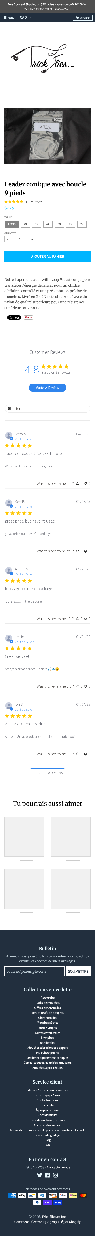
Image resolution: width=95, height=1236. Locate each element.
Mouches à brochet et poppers (47, 1048)
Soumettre (78, 971)
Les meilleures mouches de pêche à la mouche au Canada (47, 1130)
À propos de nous (47, 1110)
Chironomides (47, 1018)
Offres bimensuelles (47, 1008)
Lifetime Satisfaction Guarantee (47, 1090)
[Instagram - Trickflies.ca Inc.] (55, 1175)
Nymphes (47, 1038)
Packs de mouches (48, 1003)
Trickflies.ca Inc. (54, 1217)
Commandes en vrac (47, 1125)
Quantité (10, 233)
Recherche (48, 998)
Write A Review (47, 387)
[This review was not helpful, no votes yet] (85, 483)
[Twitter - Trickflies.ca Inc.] (39, 1175)
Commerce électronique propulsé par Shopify (47, 1222)
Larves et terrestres (47, 1033)
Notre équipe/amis (47, 1095)
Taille (8, 217)
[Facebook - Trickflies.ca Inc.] (47, 1175)
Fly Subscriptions (47, 1053)
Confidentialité (47, 1115)
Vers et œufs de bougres (47, 1013)
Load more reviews (47, 772)
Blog (48, 1140)
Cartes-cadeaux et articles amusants (48, 1063)
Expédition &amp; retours (47, 1120)
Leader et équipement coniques (47, 1058)
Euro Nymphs (47, 1028)
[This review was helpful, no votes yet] (77, 483)
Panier (85, 17)
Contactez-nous (47, 1100)
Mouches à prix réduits (47, 1068)
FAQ (47, 1145)
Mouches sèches (47, 1023)
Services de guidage (48, 1135)
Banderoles (47, 1043)
